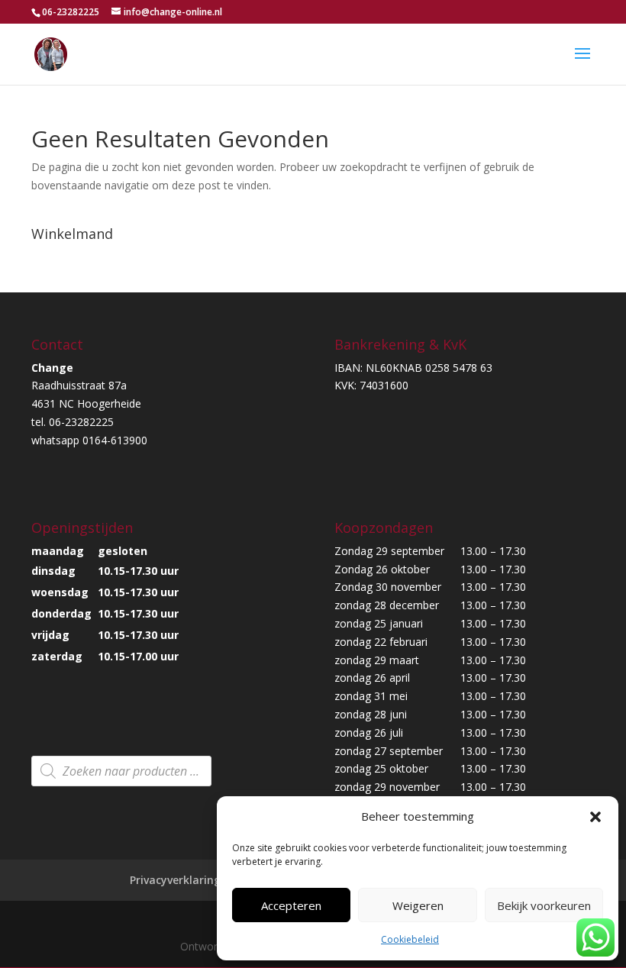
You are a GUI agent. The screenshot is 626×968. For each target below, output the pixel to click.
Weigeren (418, 905)
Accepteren (291, 905)
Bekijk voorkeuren (544, 905)
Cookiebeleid (410, 939)
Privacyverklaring (175, 880)
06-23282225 (70, 11)
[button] (595, 816)
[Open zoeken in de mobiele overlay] (121, 771)
